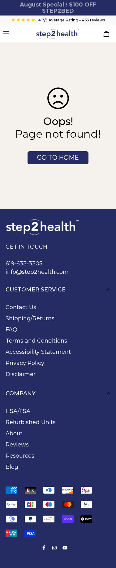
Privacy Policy (25, 363)
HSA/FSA (18, 411)
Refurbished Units (31, 422)
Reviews (17, 444)
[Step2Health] (58, 33)
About (14, 433)
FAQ (11, 329)
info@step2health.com (37, 271)
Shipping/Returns (30, 318)
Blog (12, 467)
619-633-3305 (24, 263)
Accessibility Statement (38, 351)
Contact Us (21, 307)
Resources (20, 455)
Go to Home (58, 157)
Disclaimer (21, 374)
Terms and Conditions (36, 340)
